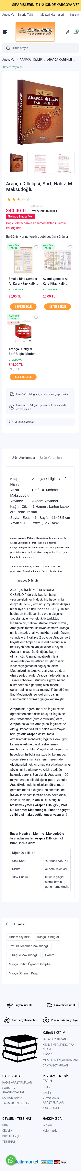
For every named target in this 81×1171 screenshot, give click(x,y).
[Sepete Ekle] (23, 306)
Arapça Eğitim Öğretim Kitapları (29, 964)
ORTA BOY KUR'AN (54, 1039)
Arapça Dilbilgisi (47, 937)
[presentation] (3, 163)
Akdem (49, 955)
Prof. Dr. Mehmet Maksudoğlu (28, 946)
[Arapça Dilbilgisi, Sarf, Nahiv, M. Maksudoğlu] (40, 112)
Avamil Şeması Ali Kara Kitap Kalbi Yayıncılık (55, 281)
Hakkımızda (50, 1130)
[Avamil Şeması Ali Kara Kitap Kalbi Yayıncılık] (57, 260)
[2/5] (11, 199)
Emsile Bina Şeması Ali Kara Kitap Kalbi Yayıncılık (23, 281)
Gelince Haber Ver (20, 216)
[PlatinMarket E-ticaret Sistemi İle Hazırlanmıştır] (26, 1162)
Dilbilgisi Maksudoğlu (23, 955)
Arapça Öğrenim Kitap (23, 973)
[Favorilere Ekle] (36, 246)
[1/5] (8, 199)
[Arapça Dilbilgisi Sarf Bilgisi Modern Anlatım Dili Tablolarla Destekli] (23, 331)
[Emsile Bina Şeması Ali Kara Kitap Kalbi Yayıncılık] (23, 260)
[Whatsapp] (11, 1160)
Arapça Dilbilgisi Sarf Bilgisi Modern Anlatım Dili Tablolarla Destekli (23, 351)
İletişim (47, 1125)
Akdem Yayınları (19, 937)
